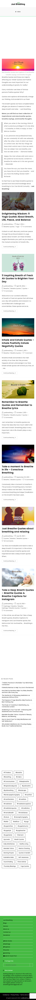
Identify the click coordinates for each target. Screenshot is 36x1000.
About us (6, 929)
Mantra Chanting (24, 848)
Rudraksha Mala (9, 857)
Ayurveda (7, 839)
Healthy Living (23, 844)
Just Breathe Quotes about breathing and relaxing (18, 530)
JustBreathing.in (25, 998)
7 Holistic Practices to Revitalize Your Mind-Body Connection (17, 684)
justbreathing (8, 224)
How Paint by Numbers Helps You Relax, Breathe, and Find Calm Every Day (17, 691)
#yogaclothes (8, 826)
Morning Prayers (9, 853)
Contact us (7, 932)
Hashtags (7, 606)
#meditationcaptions (24, 804)
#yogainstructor (23, 826)
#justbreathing (8, 790)
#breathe (19, 772)
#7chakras (7, 772)
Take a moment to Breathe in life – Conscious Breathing (17, 469)
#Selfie (6, 821)
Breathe (6, 288)
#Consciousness (9, 781)
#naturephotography (21, 817)
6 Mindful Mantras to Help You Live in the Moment (18, 687)
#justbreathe (26, 786)
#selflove (16, 821)
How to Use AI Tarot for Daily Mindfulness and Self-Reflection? (16, 720)
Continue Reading (10, 247)
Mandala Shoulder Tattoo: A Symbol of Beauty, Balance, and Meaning (17, 715)
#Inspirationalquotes (10, 786)
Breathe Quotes (9, 227)
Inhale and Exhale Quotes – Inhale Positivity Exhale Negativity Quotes (18, 343)
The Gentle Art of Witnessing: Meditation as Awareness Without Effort (16, 696)
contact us (19, 983)
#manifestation (9, 799)
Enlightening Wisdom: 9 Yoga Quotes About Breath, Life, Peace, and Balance (18, 216)
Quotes (24, 288)
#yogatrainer (8, 835)
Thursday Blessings (10, 866)
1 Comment (28, 353)
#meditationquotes (10, 808)
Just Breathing (7, 920)
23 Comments (8, 541)
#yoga (26, 821)
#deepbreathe (24, 781)
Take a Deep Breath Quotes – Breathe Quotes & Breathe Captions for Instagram (18, 594)
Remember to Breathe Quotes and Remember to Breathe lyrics (17, 405)
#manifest (28, 795)
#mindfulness (23, 813)
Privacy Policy (15, 995)
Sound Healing (8, 862)
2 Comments (8, 417)
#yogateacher (20, 830)
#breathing (7, 777)
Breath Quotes (19, 839)
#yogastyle (7, 830)
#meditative (25, 808)
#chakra (19, 777)
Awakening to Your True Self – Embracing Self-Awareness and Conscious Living (17, 711)
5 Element (20, 835)
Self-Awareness (23, 857)
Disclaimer (6, 935)
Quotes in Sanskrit (24, 853)
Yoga (17, 227)
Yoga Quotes (24, 866)
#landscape (22, 790)
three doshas (22, 862)
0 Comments (27, 227)
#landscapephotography (12, 795)
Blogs (5, 923)
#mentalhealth (9, 813)
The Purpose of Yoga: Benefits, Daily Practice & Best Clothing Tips (17, 701)
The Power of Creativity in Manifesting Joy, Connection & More (15, 706)
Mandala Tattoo (9, 848)
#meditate (22, 799)
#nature (6, 817)
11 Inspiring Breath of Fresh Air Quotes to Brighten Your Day (18, 278)
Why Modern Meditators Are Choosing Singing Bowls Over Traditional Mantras (16, 725)
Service (5, 926)
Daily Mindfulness (9, 844)
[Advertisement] (18, 35)
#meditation (8, 804)
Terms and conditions (26, 995)
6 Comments (8, 610)
